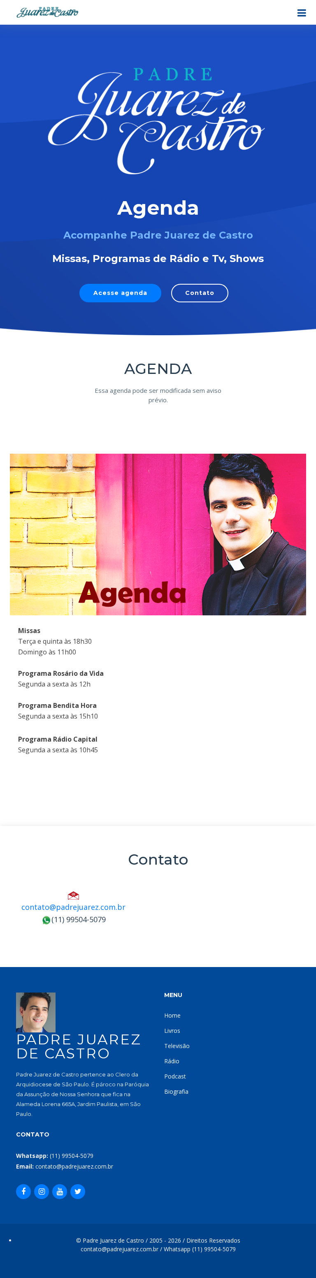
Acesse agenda (120, 293)
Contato (199, 293)
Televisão (177, 1046)
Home (172, 1015)
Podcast (175, 1076)
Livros (172, 1030)
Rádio (171, 1061)
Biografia (176, 1091)
